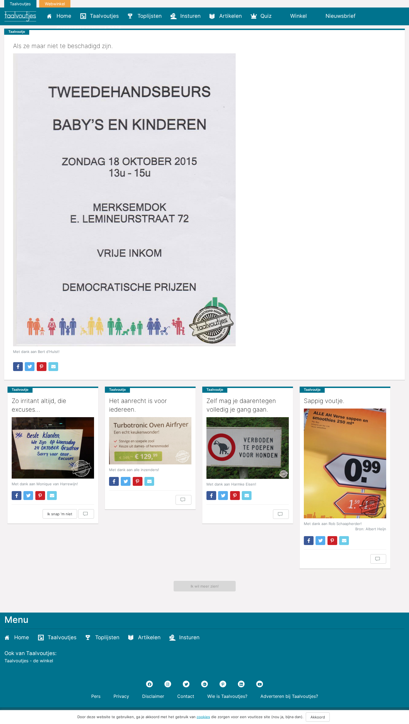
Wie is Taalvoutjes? (227, 696)
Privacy (121, 696)
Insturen (190, 16)
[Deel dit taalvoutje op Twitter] (30, 366)
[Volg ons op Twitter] (186, 684)
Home (63, 16)
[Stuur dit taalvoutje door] (53, 366)
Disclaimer (153, 696)
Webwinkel (55, 3)
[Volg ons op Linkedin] (241, 684)
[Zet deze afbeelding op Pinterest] (41, 366)
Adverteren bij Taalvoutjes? (289, 696)
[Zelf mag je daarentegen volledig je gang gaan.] (247, 448)
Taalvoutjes (20, 3)
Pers (95, 696)
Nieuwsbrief (341, 16)
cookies (203, 716)
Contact (185, 696)
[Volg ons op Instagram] (167, 684)
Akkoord (318, 717)
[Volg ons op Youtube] (259, 684)
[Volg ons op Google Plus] (204, 684)
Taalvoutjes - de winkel (28, 660)
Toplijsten (149, 16)
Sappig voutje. (324, 400)
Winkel (298, 16)
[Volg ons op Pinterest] (223, 684)
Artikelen (230, 16)
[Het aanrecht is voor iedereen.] (150, 440)
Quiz (266, 16)
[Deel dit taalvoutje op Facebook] (18, 366)
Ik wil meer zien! (205, 586)
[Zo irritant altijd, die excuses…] (53, 448)
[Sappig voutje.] (345, 463)
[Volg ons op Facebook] (149, 684)
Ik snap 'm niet (59, 514)
